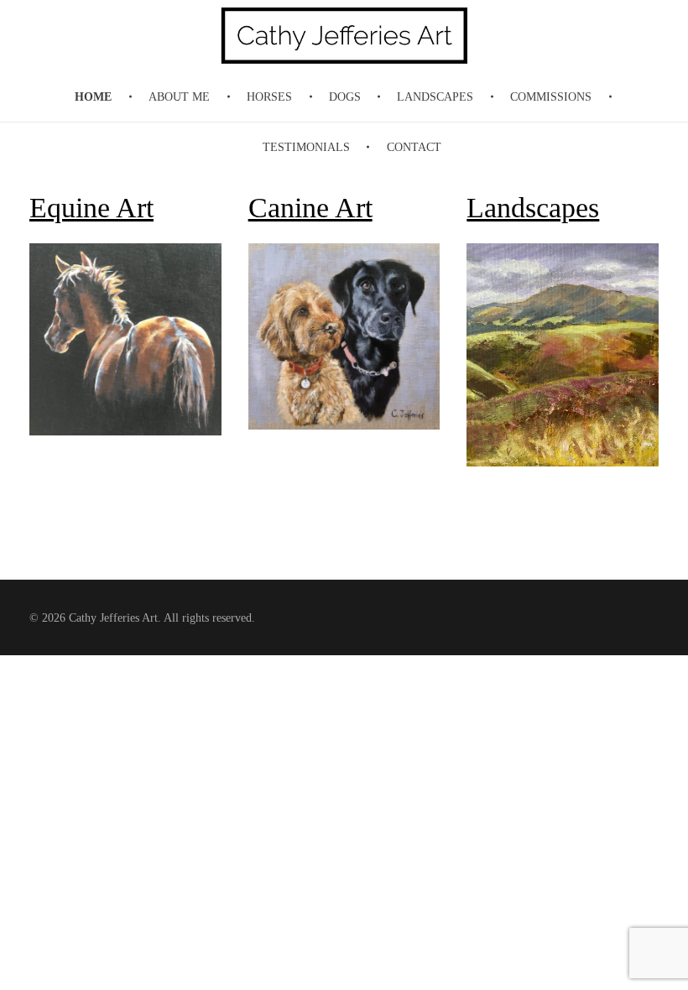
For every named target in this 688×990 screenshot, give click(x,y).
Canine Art (310, 207)
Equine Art (91, 207)
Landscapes (532, 207)
